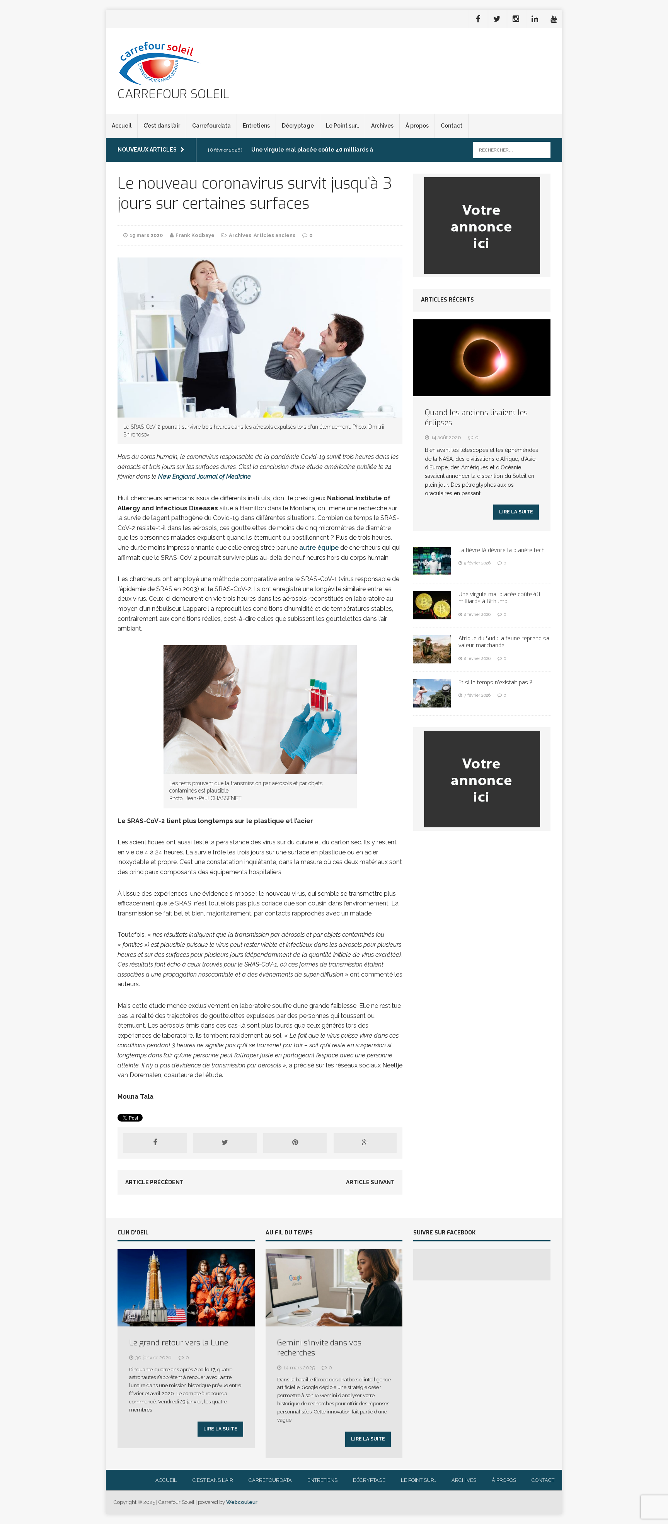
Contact (451, 126)
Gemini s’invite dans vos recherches (319, 1348)
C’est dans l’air (161, 126)
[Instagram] (515, 19)
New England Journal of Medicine (204, 476)
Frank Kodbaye (195, 235)
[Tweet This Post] (225, 1143)
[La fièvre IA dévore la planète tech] (432, 571)
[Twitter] (496, 19)
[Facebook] (477, 19)
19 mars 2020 (146, 235)
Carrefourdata (211, 126)
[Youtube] (553, 19)
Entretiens (256, 126)
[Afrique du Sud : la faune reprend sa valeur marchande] (432, 659)
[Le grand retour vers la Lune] (186, 1322)
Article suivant (370, 1182)
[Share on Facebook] (155, 1143)
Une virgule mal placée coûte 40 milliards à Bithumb (499, 598)
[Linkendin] (534, 19)
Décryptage (298, 126)
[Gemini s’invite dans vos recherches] (334, 1322)
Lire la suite (516, 512)
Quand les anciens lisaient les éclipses (476, 417)
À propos (417, 126)
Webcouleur (241, 1502)
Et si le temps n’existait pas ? (495, 682)
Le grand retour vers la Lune (178, 1343)
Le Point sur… (342, 126)
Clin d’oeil (133, 1232)
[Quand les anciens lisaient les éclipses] (481, 392)
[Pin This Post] (295, 1143)
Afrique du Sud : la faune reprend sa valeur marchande (503, 642)
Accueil (121, 126)
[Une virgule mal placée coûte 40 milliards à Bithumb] (432, 615)
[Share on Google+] (365, 1143)
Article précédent (154, 1182)
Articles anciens (274, 235)
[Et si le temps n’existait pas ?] (432, 703)
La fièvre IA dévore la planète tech (501, 550)
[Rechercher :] (511, 150)
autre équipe (319, 547)
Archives (382, 126)
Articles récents (447, 299)
